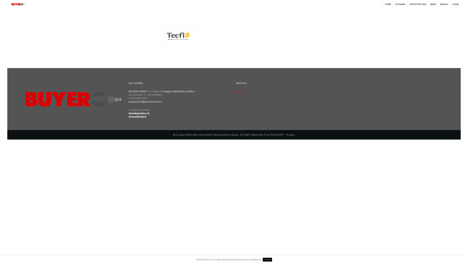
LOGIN (456, 4)
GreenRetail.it (137, 116)
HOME (388, 4)
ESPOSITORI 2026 (418, 4)
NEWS (433, 4)
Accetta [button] (267, 260)
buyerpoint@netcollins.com (145, 101)
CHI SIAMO (400, 4)
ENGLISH (444, 4)
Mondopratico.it (139, 113)
